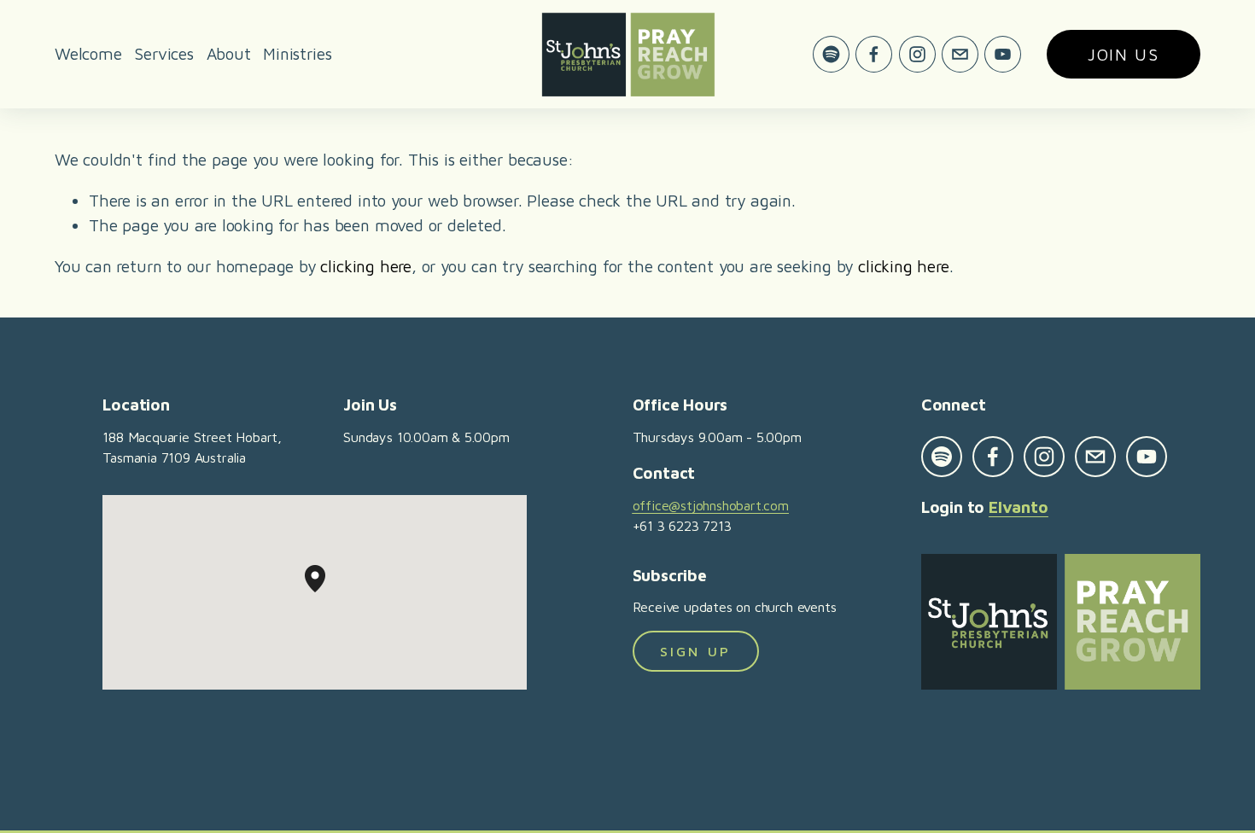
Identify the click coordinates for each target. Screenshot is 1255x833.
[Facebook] (873, 54)
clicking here (366, 266)
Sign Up (695, 651)
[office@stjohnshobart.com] (960, 54)
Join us (1123, 54)
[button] (325, 592)
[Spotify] (831, 54)
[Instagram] (917, 54)
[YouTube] (1002, 54)
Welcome (88, 53)
